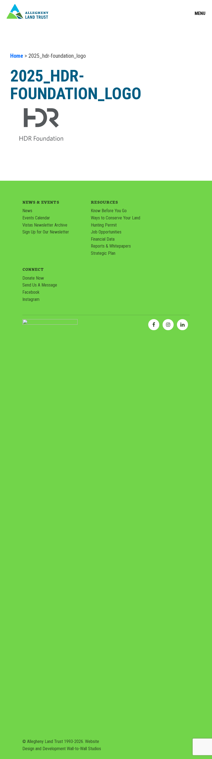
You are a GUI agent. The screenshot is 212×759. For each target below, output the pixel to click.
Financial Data (103, 239)
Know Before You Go (109, 210)
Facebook (30, 292)
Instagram (30, 299)
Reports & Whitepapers (111, 246)
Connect (33, 269)
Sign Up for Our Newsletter (45, 232)
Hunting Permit (104, 225)
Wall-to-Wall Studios (84, 748)
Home (16, 55)
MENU (200, 13)
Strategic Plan (103, 253)
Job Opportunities (106, 232)
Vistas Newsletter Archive (44, 225)
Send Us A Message (39, 285)
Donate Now (33, 278)
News (27, 210)
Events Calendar (36, 217)
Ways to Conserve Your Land (115, 217)
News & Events (40, 202)
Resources (104, 202)
